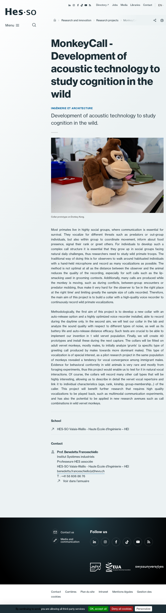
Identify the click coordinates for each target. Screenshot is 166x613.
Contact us (67, 532)
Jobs (115, 4)
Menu (9, 25)
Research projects (107, 20)
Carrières (70, 591)
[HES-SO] (20, 15)
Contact (147, 4)
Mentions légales (122, 591)
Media (124, 4)
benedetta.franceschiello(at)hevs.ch (81, 471)
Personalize (143, 608)
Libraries (135, 4)
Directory (101, 4)
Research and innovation (76, 20)
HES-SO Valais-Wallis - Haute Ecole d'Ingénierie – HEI (93, 429)
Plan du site (88, 591)
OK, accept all (98, 608)
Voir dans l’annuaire (76, 481)
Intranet (103, 591)
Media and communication (70, 540)
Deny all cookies (121, 608)
